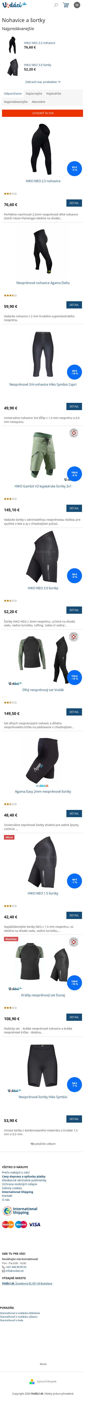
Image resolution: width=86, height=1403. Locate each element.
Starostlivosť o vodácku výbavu (18, 1316)
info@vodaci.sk (15, 1271)
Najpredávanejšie (16, 102)
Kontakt (7, 1196)
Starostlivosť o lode (11, 1320)
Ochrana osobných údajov (19, 1184)
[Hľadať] (56, 5)
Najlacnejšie (34, 93)
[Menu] (77, 5)
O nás (6, 1200)
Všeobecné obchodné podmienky (24, 1180)
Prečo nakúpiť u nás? (16, 1172)
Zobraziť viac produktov (41, 82)
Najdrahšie (53, 93)
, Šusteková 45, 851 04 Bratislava (27, 1283)
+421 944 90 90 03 (16, 1267)
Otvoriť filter (43, 113)
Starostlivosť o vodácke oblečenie (20, 1313)
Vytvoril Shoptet (46, 1381)
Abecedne (38, 102)
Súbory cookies (12, 1188)
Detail (74, 203)
